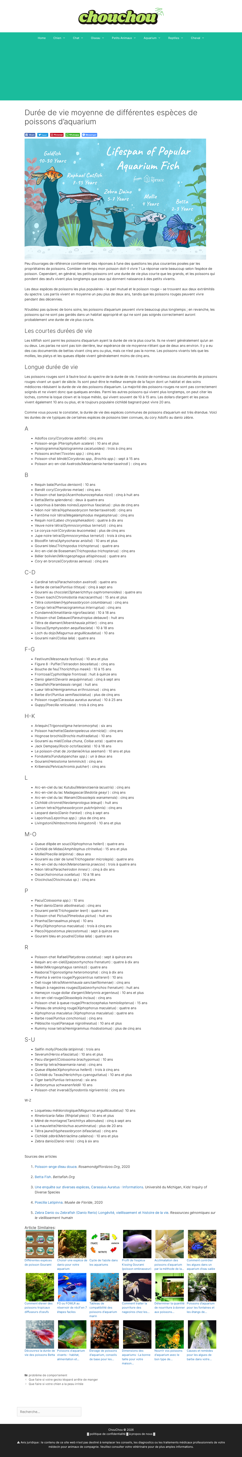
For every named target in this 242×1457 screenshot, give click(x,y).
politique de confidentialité (108, 1434)
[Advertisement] (121, 72)
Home (42, 38)
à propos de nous (140, 1434)
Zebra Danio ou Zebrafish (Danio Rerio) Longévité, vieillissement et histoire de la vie (101, 1213)
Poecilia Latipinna (49, 1202)
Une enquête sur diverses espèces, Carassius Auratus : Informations (89, 1187)
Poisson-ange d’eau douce (56, 1167)
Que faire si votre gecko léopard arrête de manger (63, 1379)
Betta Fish (43, 1177)
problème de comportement (48, 1375)
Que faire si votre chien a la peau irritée (56, 1384)
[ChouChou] (121, 16)
